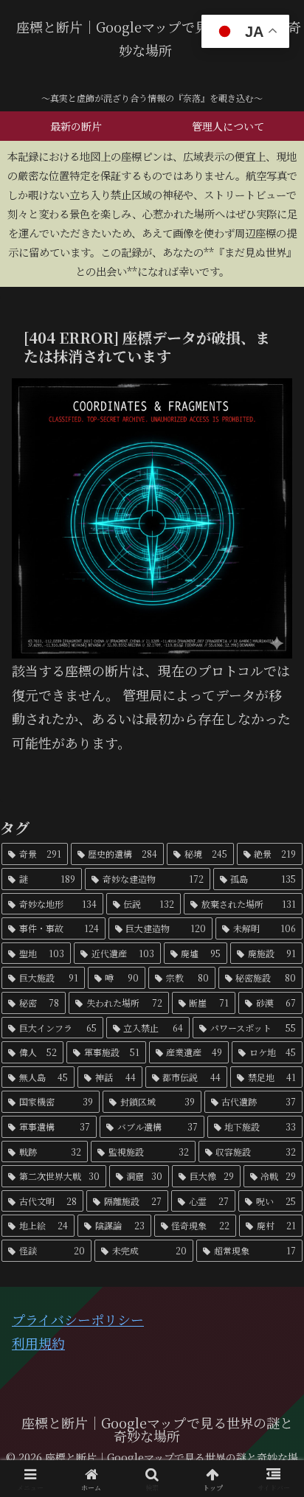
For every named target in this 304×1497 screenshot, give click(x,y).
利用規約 (38, 1342)
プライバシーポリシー (78, 1319)
